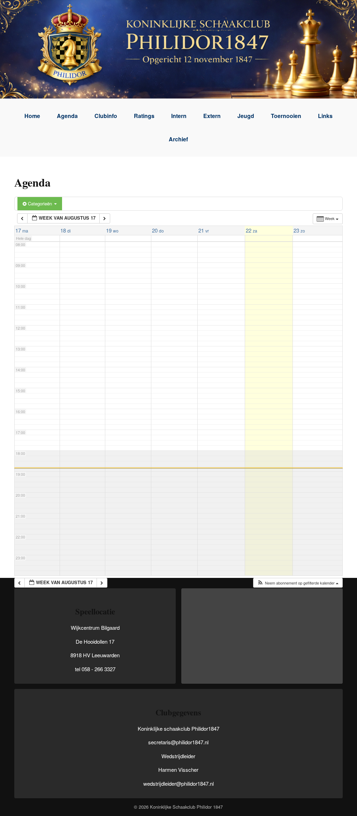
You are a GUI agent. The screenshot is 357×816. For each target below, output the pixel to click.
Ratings (144, 116)
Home (32, 116)
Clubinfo (105, 116)
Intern (179, 116)
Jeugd (245, 116)
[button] (297, 583)
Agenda (67, 116)
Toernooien (286, 116)
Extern (212, 116)
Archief (178, 139)
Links (325, 116)
